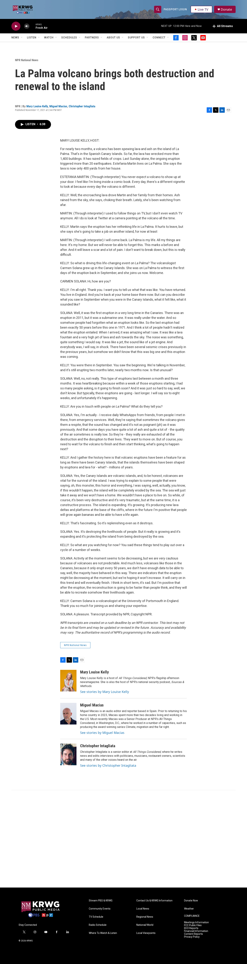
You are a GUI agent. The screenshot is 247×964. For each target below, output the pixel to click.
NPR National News (26, 60)
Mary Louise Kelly (37, 106)
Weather (189, 908)
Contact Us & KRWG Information (154, 900)
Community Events (99, 908)
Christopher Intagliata (82, 106)
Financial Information (196, 931)
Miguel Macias (58, 106)
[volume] (27, 26)
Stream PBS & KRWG (100, 900)
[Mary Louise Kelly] (68, 680)
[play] (16, 26)
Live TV (203, 9)
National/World (144, 925)
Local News (142, 908)
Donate (226, 9)
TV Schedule (96, 916)
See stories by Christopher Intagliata (108, 765)
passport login (175, 9)
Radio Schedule (98, 925)
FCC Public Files (193, 925)
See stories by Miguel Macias (102, 732)
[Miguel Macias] (68, 713)
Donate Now (191, 900)
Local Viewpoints (146, 933)
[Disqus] (123, 839)
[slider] (32, 26)
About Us (113, 37)
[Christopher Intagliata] (68, 754)
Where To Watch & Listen (103, 933)
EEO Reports (191, 928)
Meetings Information (196, 922)
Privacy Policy (192, 937)
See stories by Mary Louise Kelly (104, 691)
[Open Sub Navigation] (21, 37)
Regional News (144, 916)
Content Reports (193, 934)
